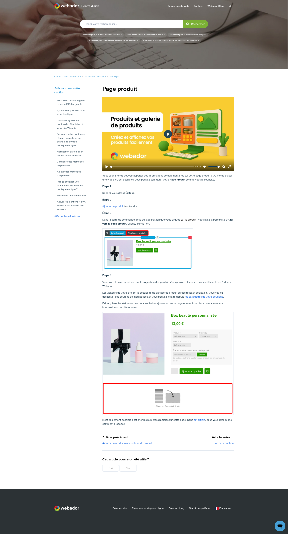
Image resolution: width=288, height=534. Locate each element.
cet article (199, 420)
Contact (198, 6)
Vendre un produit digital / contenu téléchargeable (71, 102)
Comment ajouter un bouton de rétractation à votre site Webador (70, 124)
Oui (110, 468)
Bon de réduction (224, 443)
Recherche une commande (71, 195)
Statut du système (199, 508)
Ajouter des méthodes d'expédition (69, 173)
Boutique (114, 76)
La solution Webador (95, 76)
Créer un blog (176, 508)
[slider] (152, 166)
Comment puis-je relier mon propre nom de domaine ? (113, 41)
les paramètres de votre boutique (204, 296)
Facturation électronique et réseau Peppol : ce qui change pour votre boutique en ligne (71, 140)
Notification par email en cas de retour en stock (70, 153)
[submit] (195, 24)
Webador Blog (216, 6)
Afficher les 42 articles (67, 216)
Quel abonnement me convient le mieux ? (146, 35)
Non (128, 468)
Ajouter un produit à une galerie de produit (127, 443)
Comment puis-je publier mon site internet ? (102, 35)
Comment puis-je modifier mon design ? (188, 35)
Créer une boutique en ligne (148, 508)
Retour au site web (178, 6)
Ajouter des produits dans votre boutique (71, 112)
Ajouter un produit (113, 206)
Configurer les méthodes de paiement (70, 163)
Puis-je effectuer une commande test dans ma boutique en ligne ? (70, 185)
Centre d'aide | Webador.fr (67, 76)
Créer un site (119, 508)
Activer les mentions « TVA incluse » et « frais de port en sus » (71, 205)
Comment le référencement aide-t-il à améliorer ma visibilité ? (171, 41)
